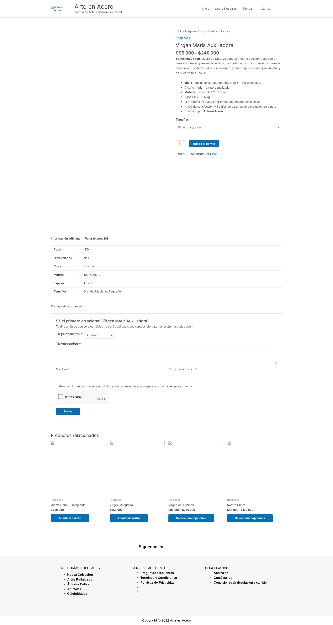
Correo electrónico (183, 369)
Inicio (205, 8)
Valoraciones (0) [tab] (96, 238)
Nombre (62, 369)
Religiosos (191, 31)
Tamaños (182, 119)
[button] (277, 9)
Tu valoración (68, 344)
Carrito (265, 8)
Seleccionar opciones (191, 518)
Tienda (247, 8)
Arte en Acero (94, 6)
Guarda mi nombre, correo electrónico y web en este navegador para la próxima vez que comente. (126, 386)
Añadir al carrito (204, 144)
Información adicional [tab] (66, 238)
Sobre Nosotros (226, 8)
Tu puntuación (69, 334)
